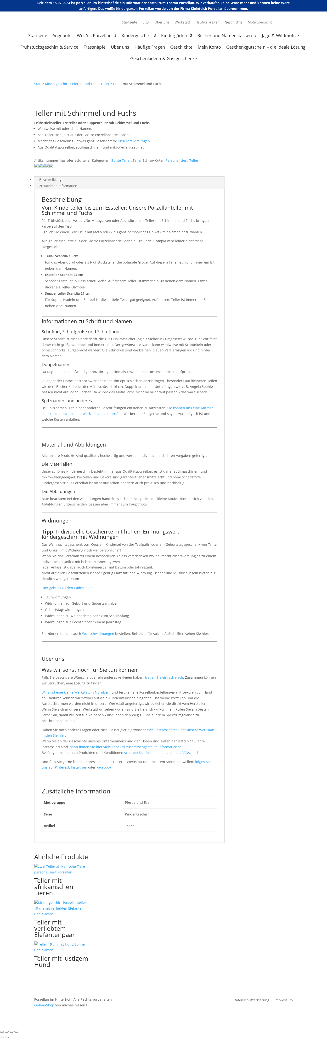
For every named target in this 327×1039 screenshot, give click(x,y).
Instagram (79, 767)
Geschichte (233, 22)
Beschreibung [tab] (50, 179)
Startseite (129, 22)
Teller (105, 83)
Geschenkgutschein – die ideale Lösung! (266, 47)
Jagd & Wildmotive (280, 36)
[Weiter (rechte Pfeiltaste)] (7, 1037)
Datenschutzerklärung (251, 1000)
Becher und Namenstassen (224, 36)
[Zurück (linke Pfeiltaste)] (2, 1037)
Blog (145, 22)
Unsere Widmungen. (134, 141)
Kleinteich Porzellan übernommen (219, 8)
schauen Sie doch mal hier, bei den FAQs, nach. (162, 752)
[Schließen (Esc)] (16, 1032)
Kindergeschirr (136, 36)
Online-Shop (44, 1005)
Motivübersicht (260, 22)
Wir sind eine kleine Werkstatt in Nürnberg (76, 692)
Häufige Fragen (207, 22)
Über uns (162, 22)
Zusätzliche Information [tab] (58, 186)
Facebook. (104, 767)
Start (38, 83)
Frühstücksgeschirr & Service (49, 47)
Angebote (62, 36)
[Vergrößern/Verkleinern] (2, 1032)
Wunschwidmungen (98, 633)
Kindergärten (174, 36)
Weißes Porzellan (94, 36)
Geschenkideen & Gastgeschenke (163, 59)
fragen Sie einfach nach (164, 677)
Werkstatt (182, 22)
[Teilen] (11, 1032)
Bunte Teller (121, 160)
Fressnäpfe (95, 47)
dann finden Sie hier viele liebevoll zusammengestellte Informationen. (126, 747)
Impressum (284, 1000)
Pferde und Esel (84, 83)
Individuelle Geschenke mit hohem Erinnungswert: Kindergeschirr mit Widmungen (111, 534)
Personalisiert (177, 160)
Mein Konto (209, 47)
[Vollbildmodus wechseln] (7, 1032)
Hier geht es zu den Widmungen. (68, 588)
